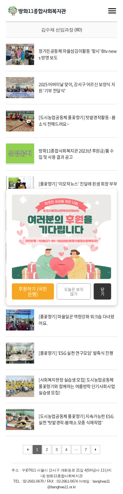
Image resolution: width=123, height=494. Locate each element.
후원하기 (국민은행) (33, 291)
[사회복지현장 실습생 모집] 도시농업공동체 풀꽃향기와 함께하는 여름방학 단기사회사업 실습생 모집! (77, 386)
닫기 (102, 291)
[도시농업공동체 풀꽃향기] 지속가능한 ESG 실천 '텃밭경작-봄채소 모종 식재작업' (76, 419)
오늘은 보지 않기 (74, 291)
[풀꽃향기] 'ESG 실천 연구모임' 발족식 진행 (76, 353)
